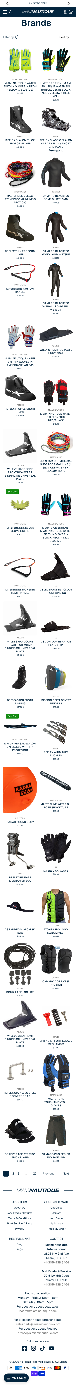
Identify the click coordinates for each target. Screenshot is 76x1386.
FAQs (20, 1249)
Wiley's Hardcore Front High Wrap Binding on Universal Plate (20, 474)
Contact (56, 1213)
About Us (19, 1207)
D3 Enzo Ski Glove (56, 870)
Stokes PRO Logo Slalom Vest (56, 931)
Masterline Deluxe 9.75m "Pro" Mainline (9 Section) (20, 199)
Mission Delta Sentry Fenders (56, 702)
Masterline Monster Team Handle (20, 591)
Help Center (56, 1218)
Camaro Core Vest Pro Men (56, 983)
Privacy (19, 1228)
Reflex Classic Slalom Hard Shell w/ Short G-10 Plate (55, 143)
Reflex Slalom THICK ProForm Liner (20, 142)
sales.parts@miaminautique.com (38, 1324)
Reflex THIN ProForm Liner (20, 252)
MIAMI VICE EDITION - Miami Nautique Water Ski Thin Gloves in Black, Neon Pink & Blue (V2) (56, 534)
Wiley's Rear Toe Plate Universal (56, 351)
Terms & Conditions (19, 1218)
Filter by (8, 37)
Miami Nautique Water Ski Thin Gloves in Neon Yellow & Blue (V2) (20, 86)
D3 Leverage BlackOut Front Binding (55, 591)
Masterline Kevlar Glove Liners (20, 529)
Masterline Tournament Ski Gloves (55, 1102)
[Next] (69, 3)
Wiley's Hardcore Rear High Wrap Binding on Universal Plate (20, 646)
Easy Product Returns (19, 1213)
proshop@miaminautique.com (38, 1333)
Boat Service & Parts (19, 1223)
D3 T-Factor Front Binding (20, 702)
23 (35, 1173)
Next (66, 1173)
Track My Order (56, 1228)
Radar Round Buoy (20, 822)
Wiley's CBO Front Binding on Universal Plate (20, 1039)
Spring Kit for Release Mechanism (56, 1042)
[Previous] (7, 3)
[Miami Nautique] (38, 11)
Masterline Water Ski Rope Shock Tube (56, 805)
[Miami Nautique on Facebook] (24, 1348)
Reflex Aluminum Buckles (56, 754)
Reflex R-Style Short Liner (20, 410)
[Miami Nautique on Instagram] (33, 1348)
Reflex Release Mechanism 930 (20, 879)
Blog (19, 1244)
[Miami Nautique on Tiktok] (42, 1348)
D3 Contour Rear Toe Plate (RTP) (56, 643)
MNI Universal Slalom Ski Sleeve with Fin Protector (20, 747)
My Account (56, 1223)
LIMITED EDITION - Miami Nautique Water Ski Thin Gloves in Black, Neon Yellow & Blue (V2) (56, 89)
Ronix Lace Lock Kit (20, 992)
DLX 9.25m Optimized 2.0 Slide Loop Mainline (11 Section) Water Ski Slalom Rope (55, 466)
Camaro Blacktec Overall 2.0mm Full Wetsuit (56, 306)
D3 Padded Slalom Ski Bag (20, 931)
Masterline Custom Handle (20, 290)
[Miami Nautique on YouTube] (51, 1348)
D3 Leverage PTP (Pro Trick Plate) (20, 1155)
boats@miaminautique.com (38, 1311)
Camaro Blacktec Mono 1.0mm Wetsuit (56, 252)
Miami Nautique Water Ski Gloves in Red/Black (56, 417)
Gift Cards (56, 1207)
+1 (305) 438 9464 (56, 1262)
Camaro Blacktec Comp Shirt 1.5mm (56, 197)
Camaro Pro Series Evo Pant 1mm (56, 1155)
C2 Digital (61, 1361)
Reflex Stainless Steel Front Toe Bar (20, 1094)
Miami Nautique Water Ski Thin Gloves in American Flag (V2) (20, 362)
